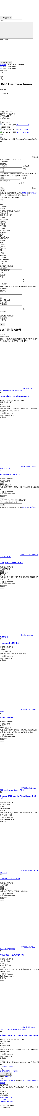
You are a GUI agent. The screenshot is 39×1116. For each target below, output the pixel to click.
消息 (22, 183)
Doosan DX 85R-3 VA (10, 879)
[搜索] (16, 30)
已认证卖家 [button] (4, 93)
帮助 (8, 1071)
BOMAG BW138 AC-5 (10, 474)
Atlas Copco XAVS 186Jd (12, 955)
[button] (19, 51)
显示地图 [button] (35, 157)
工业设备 (10, 1067)
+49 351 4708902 (22, 132)
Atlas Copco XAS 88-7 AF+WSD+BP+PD (19, 1035)
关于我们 (3, 1071)
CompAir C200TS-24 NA (11, 563)
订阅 (2, 505)
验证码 (34, 188)
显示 (2, 324)
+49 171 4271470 (22, 125)
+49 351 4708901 (22, 129)
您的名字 (26, 166)
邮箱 (24, 178)
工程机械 (3, 1067)
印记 (24, 169)
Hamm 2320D (6, 717)
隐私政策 (25, 193)
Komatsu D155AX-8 (9, 643)
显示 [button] (14, 125)
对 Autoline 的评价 (30, 1080)
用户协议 (33, 193)
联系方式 (14, 1071)
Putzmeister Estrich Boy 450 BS (15, 396)
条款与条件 (4, 1080)
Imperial (8, 1076)
